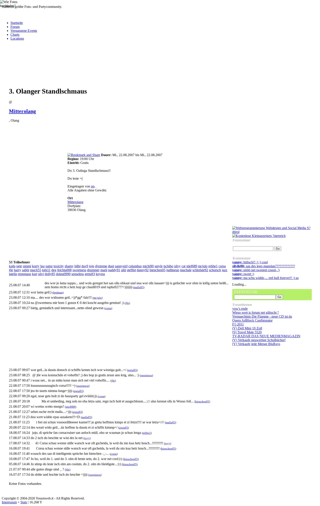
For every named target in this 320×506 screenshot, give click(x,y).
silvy (177, 266)
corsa (222, 266)
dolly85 (50, 274)
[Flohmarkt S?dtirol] (259, 236)
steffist (131, 270)
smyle (159, 266)
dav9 (84, 266)
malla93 (138, 287)
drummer (93, 270)
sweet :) (243, 274)
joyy (87, 438)
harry (17, 270)
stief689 (191, 266)
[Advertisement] (82, 68)
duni (111, 266)
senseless (77, 274)
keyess (100, 274)
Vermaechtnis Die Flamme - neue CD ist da (262, 316)
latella (13, 274)
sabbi (25, 270)
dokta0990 (63, 274)
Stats (23, 502)
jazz (224, 270)
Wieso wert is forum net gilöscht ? (255, 312)
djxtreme (101, 266)
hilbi (77, 266)
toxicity (59, 266)
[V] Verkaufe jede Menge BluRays (256, 344)
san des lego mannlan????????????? (263, 266)
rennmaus (24, 274)
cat (183, 266)
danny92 (143, 270)
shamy (69, 266)
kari (34, 274)
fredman (58, 292)
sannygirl (121, 266)
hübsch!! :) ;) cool (250, 262)
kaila (12, 266)
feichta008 (64, 270)
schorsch (215, 270)
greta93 (90, 274)
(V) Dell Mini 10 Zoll (247, 328)
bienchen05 (157, 270)
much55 (35, 270)
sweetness (79, 270)
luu (42, 266)
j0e (11, 270)
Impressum (9, 502)
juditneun (172, 270)
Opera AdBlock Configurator (252, 320)
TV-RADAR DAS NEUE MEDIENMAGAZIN (266, 336)
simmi (27, 266)
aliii (123, 270)
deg (53, 270)
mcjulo (202, 266)
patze (49, 266)
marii (103, 270)
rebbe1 (213, 266)
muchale (186, 270)
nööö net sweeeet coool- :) (256, 270)
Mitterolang (22, 111)
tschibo (168, 266)
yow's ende (240, 308)
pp (92, 186)
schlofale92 (200, 270)
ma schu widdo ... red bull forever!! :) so (265, 278)
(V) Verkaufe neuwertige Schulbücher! (259, 340)
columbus (135, 266)
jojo (91, 266)
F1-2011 (238, 324)
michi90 (148, 266)
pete (19, 266)
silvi (41, 274)
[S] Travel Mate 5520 (247, 332)
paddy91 (114, 270)
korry (35, 266)
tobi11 (46, 270)
